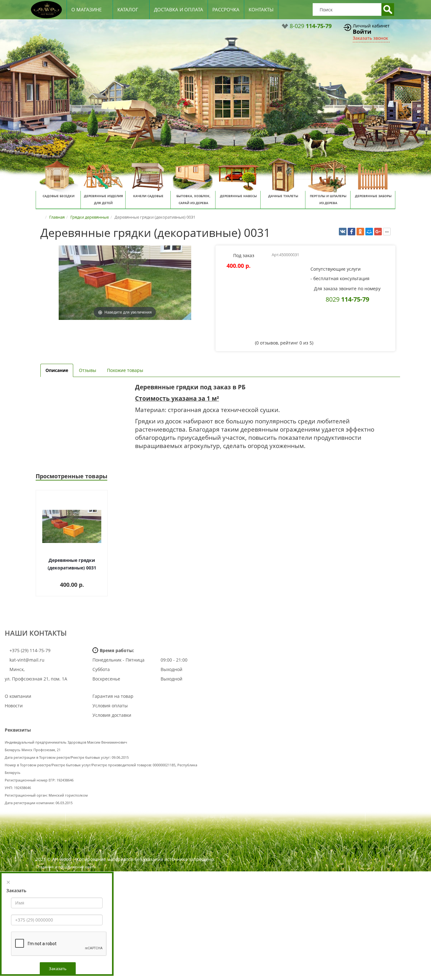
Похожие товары (125, 370)
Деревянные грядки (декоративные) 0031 (72, 564)
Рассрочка (225, 9)
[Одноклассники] (360, 231)
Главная (57, 217)
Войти (362, 31)
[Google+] (378, 231)
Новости (14, 706)
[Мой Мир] (369, 231)
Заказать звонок (370, 38)
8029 (347, 299)
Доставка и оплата (178, 9)
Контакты (261, 9)
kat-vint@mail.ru (26, 660)
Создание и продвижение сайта (66, 866)
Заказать (58, 968)
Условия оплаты (110, 706)
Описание (56, 370)
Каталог (127, 9)
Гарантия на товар (112, 696)
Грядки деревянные (89, 217)
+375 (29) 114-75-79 (29, 650)
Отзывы (87, 370)
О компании (18, 696)
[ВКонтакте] (342, 231)
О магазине (86, 9)
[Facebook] (351, 231)
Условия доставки (111, 715)
